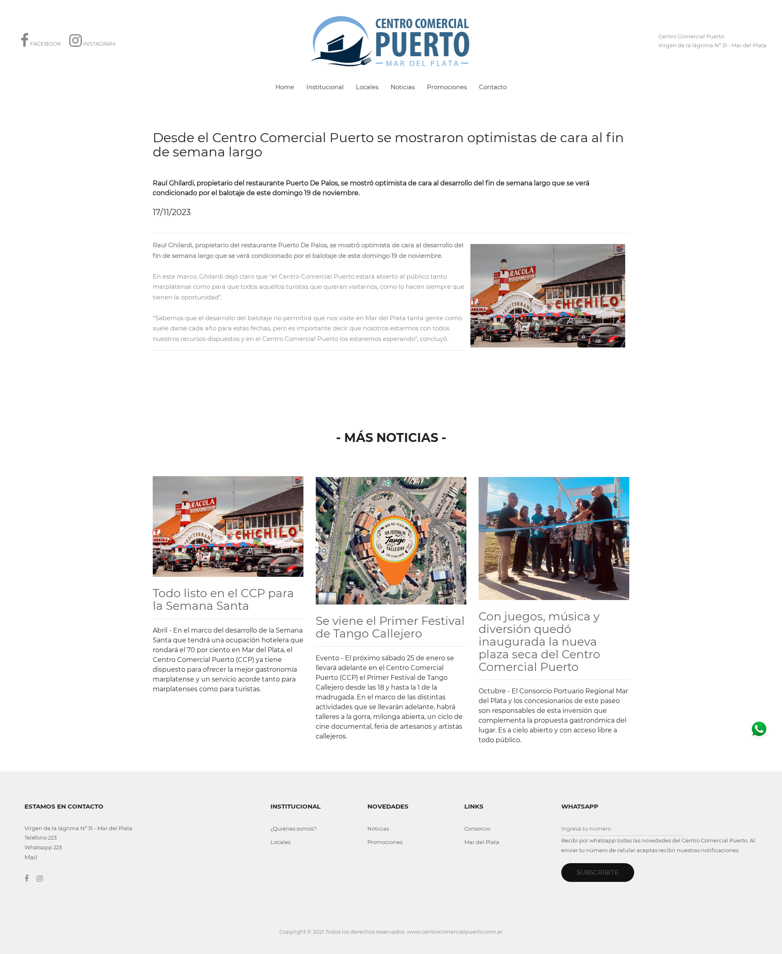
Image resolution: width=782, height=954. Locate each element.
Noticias (403, 87)
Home (284, 87)
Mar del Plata (481, 842)
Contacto (493, 87)
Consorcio (477, 828)
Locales (367, 87)
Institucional (325, 87)
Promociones (447, 87)
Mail (30, 857)
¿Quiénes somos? (293, 828)
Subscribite (598, 872)
